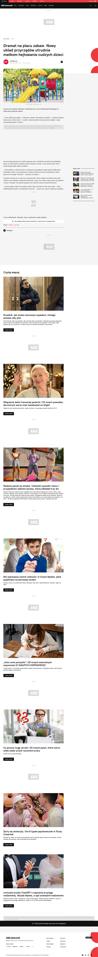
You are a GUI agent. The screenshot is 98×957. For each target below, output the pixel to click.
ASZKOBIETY (21, 5)
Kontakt (48, 946)
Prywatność (63, 946)
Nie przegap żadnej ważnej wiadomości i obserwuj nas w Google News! (34, 221)
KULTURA (40, 5)
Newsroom (63, 941)
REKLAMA (51, 5)
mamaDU (27, 1)
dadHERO (35, 1)
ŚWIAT (45, 5)
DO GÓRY (88, 937)
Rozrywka (42, 1)
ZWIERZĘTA (33, 5)
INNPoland (19, 1)
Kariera (48, 941)
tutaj (52, 128)
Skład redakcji (50, 944)
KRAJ (27, 5)
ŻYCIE (15, 5)
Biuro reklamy (50, 938)
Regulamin (63, 944)
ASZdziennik (4, 1)
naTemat (12, 1)
